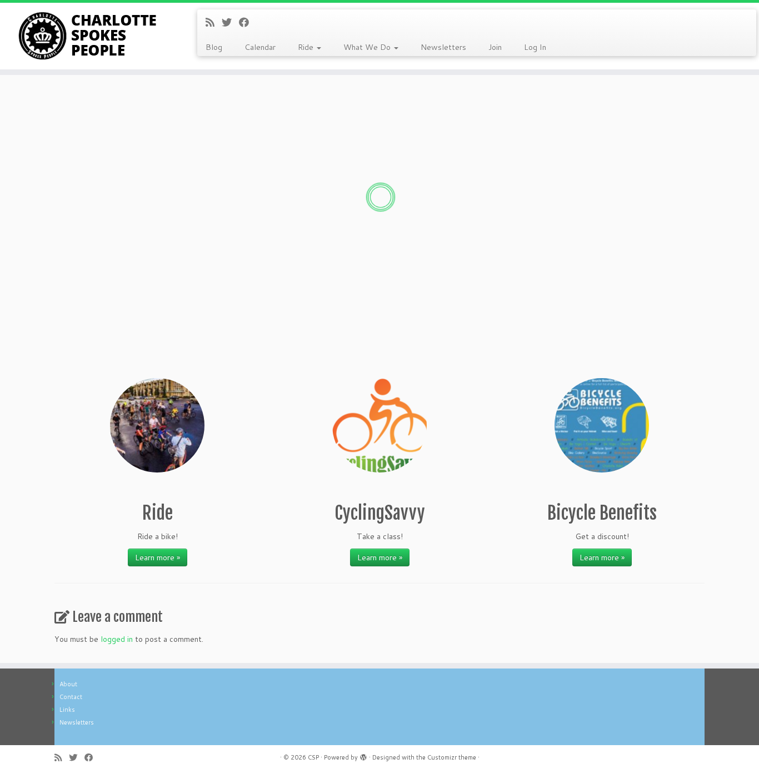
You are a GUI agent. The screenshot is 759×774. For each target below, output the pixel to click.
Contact (70, 696)
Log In (535, 47)
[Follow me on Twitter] (230, 22)
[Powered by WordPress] (363, 755)
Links (67, 709)
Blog (214, 47)
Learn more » (157, 557)
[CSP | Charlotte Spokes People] (87, 36)
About (68, 684)
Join (495, 47)
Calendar (260, 47)
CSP (313, 757)
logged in (117, 639)
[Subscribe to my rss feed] (214, 22)
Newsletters (443, 47)
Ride (307, 47)
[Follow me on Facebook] (247, 22)
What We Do (368, 47)
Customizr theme (451, 757)
